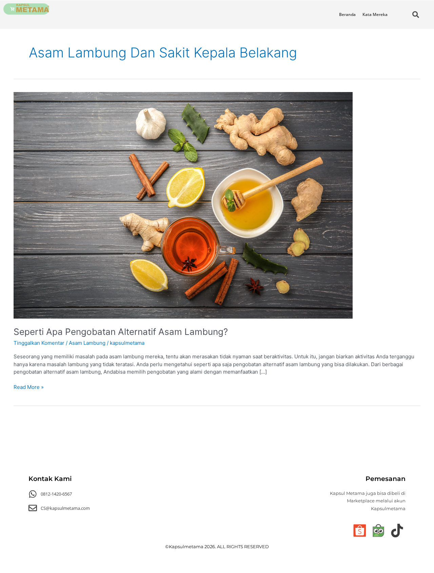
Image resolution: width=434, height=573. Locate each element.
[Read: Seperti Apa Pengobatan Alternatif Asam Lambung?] (183, 204)
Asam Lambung (87, 343)
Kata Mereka (375, 14)
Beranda (347, 14)
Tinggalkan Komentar (39, 343)
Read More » (29, 386)
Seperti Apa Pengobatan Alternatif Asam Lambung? (121, 331)
